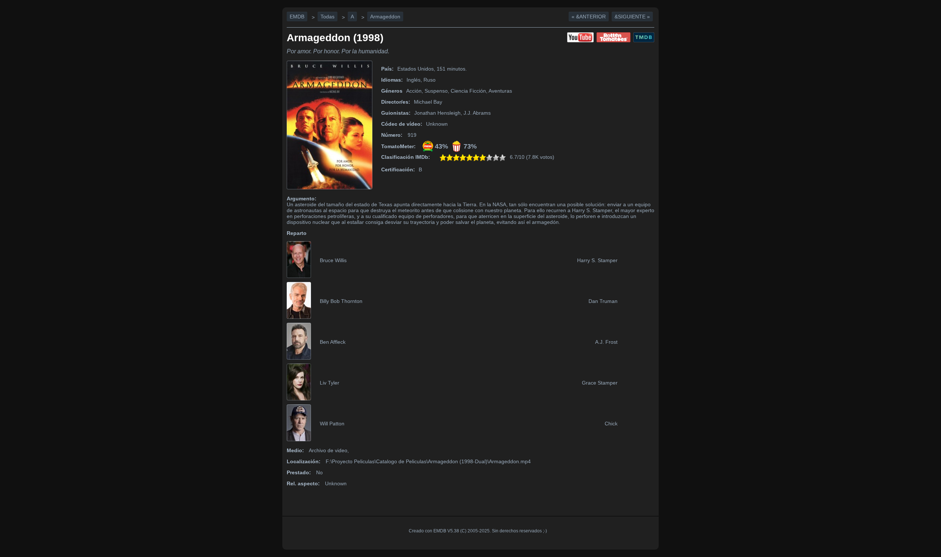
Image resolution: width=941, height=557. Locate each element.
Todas (327, 16)
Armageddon (385, 16)
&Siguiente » (632, 16)
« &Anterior (589, 16)
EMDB (297, 16)
